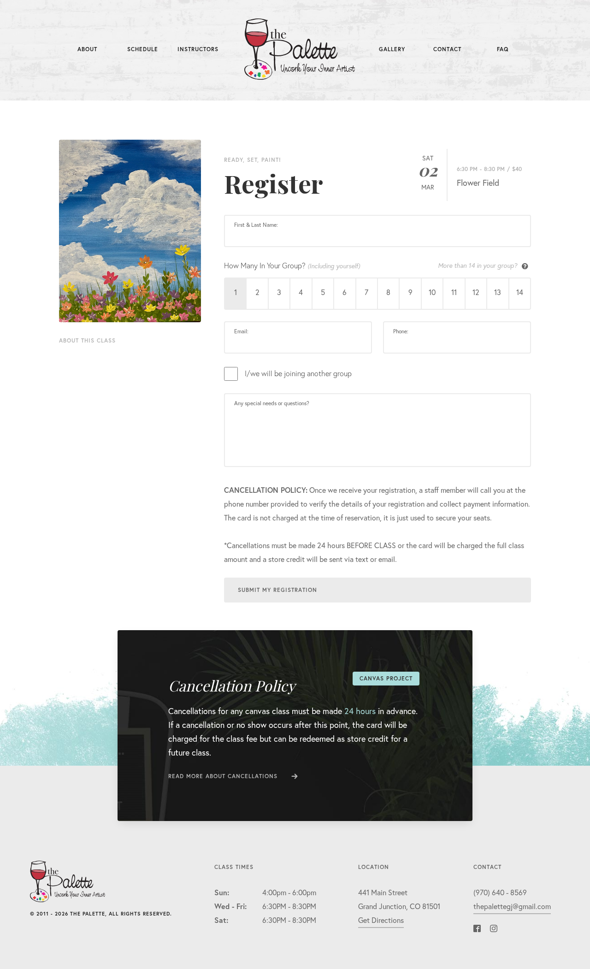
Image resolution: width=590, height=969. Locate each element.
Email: (241, 331)
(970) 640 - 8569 (500, 892)
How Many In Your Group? (370, 265)
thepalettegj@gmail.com (512, 906)
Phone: (400, 331)
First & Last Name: (256, 224)
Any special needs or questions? (271, 403)
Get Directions (381, 920)
